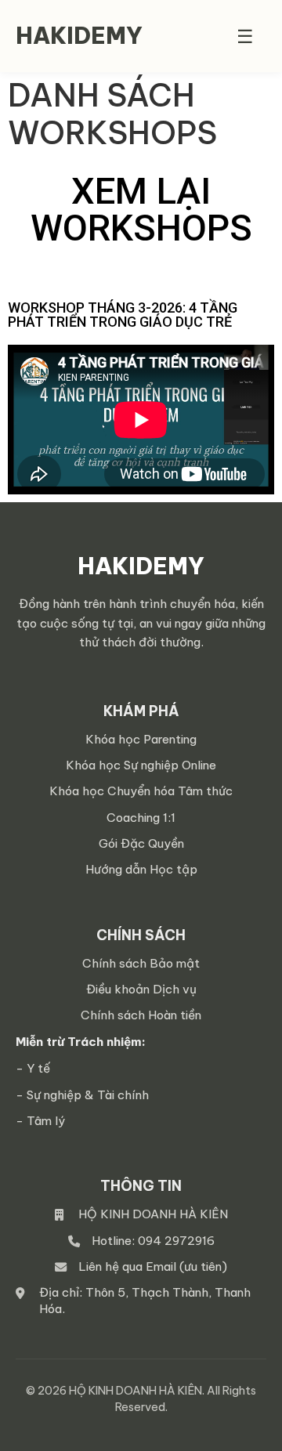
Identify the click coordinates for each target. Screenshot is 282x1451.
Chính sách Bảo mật (141, 963)
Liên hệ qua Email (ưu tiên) (152, 1266)
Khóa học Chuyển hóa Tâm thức (141, 790)
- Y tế (33, 1068)
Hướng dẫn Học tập (141, 869)
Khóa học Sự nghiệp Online (141, 765)
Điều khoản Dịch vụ (141, 989)
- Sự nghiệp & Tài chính (82, 1094)
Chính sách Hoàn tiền (141, 1015)
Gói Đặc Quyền (141, 843)
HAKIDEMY (79, 35)
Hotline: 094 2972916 (153, 1240)
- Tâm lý (40, 1120)
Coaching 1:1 (141, 817)
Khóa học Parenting (141, 739)
